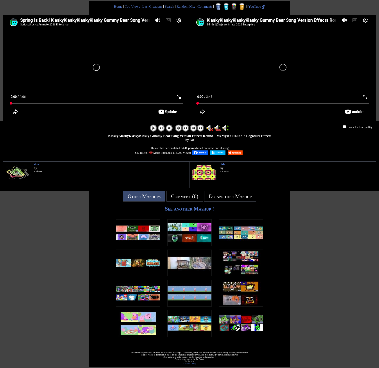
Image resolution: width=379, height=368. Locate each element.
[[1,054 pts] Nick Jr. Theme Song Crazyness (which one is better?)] (189, 336)
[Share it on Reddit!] (235, 152)
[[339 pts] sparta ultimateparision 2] (241, 275)
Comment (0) (184, 196)
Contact (187, 364)
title (36, 164)
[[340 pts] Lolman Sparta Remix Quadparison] (241, 305)
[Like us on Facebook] (218, 6)
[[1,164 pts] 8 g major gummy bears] (241, 336)
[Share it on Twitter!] (217, 152)
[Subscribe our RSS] (241, 6)
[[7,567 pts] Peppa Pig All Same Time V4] (138, 336)
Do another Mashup (230, 196)
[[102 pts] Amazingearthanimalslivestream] (189, 275)
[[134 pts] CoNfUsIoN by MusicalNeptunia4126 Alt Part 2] (138, 245)
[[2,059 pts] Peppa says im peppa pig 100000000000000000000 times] (189, 305)
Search (169, 6)
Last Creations (152, 6)
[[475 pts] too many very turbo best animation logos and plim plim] (138, 305)
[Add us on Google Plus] (234, 6)
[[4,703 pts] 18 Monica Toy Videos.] (241, 245)
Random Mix (186, 6)
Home (118, 6)
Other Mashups (144, 196)
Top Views (132, 6)
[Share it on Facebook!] (200, 152)
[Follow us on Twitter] (226, 6)
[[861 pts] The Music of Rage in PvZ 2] (138, 275)
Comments (204, 6)
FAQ (194, 364)
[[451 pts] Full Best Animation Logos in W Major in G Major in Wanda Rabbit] (189, 245)
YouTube (255, 6)
